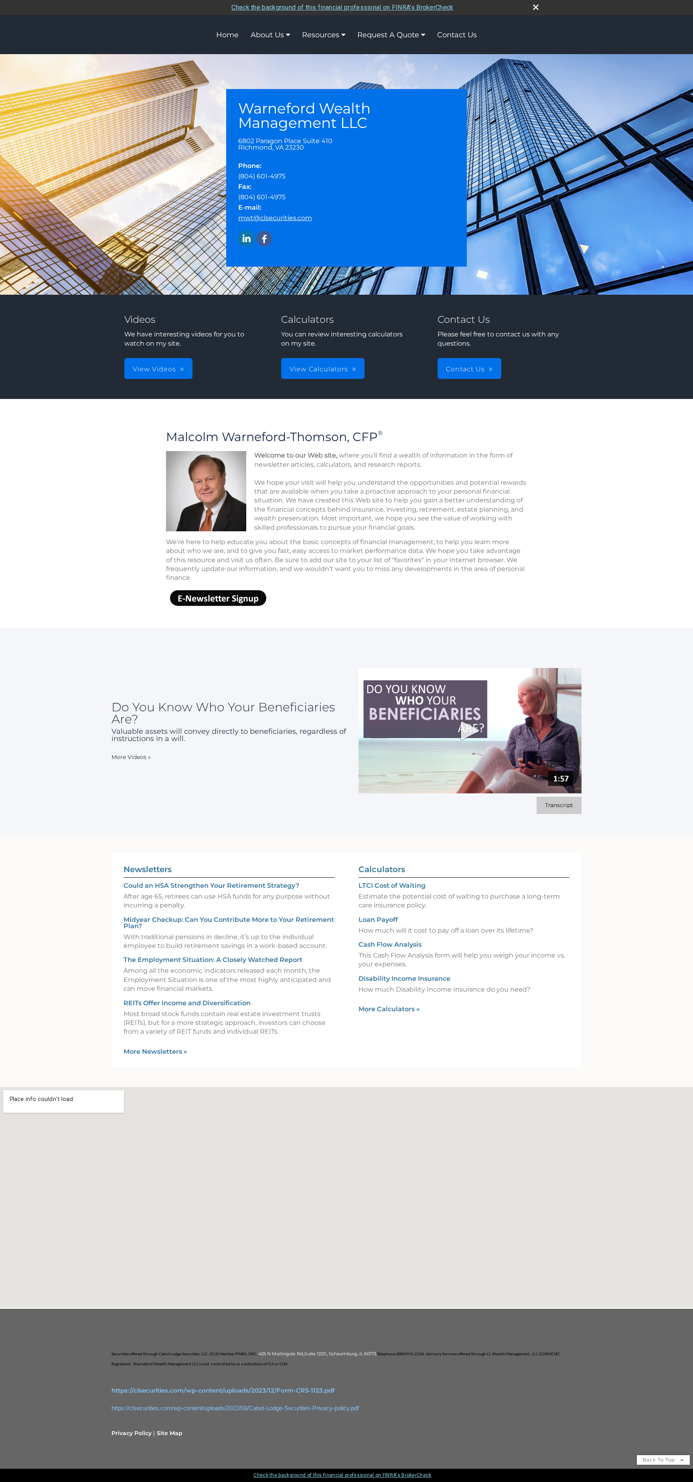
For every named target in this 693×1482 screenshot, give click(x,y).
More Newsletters (155, 1051)
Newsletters (148, 869)
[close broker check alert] (536, 7)
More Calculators (389, 1009)
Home (227, 34)
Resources (320, 34)
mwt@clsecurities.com (275, 218)
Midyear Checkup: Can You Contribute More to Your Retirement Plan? (229, 923)
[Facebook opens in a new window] (264, 239)
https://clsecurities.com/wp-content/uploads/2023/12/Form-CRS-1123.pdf (223, 1390)
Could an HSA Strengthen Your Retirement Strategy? (211, 885)
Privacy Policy (131, 1433)
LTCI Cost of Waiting (392, 885)
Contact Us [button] (465, 369)
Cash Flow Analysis (390, 944)
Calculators (382, 869)
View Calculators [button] (319, 369)
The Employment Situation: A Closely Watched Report (213, 960)
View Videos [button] (154, 369)
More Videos (131, 757)
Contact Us (457, 34)
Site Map (169, 1433)
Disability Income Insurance (404, 978)
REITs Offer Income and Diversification (187, 1003)
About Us (267, 34)
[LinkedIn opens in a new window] (246, 239)
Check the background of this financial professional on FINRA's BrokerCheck (342, 7)
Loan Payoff (378, 919)
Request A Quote (388, 34)
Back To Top (659, 1460)
